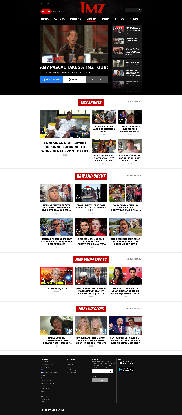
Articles (43, 375)
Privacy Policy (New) (47, 364)
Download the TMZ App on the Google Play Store (126, 369)
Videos (91, 19)
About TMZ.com (46, 362)
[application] (74, 44)
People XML (44, 396)
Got (46, 11)
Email (98, 79)
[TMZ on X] (44, 3)
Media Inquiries (71, 372)
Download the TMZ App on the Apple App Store (126, 363)
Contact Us (70, 362)
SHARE (75, 79)
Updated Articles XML (47, 383)
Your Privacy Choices (51, 372)
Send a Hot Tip (71, 364)
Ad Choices (44, 370)
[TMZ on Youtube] (48, 3)
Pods (105, 19)
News (45, 19)
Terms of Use (45, 367)
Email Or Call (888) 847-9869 (62, 11)
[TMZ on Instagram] (51, 3)
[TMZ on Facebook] (41, 3)
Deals (133, 19)
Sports (59, 19)
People (43, 394)
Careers (69, 367)
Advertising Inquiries (73, 370)
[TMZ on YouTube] (102, 380)
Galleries (43, 391)
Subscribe (111, 371)
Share (53, 79)
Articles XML (45, 378)
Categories (44, 386)
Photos (75, 19)
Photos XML (45, 399)
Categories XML (46, 388)
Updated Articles (46, 380)
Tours (119, 19)
